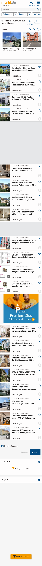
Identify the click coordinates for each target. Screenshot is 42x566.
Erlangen (22, 14)
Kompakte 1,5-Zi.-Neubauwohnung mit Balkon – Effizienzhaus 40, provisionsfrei (24, 98)
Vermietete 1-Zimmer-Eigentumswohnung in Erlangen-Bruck (24, 69)
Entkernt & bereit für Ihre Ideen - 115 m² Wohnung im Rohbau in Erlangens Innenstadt (23, 417)
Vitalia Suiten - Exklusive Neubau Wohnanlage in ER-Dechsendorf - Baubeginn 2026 (23, 112)
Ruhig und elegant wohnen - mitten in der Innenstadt (23, 213)
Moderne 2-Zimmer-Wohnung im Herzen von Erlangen (22, 285)
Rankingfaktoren (11, 446)
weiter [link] (34, 452)
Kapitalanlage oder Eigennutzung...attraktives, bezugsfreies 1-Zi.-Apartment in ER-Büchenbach (23, 388)
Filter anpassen (22, 556)
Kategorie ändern (22, 468)
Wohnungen (7, 14)
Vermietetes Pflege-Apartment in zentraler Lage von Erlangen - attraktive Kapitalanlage (23, 344)
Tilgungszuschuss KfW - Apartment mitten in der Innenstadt (22, 169)
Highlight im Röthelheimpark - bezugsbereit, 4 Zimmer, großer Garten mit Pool (24, 83)
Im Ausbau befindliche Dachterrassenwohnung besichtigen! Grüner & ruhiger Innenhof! (24, 330)
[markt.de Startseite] (9, 2)
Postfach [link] (31, 5)
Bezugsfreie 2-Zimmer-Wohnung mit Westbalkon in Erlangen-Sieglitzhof (24, 241)
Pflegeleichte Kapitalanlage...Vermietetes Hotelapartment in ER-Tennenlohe (23, 402)
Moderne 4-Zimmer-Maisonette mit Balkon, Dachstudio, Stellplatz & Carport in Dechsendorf (24, 431)
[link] (11, 43)
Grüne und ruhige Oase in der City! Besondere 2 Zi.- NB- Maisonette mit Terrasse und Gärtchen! (24, 359)
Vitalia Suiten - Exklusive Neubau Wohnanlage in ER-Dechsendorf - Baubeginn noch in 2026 (23, 198)
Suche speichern (30, 23)
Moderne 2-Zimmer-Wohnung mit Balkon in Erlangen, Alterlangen (24, 270)
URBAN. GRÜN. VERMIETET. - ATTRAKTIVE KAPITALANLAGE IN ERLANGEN (23, 373)
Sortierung (37, 23)
